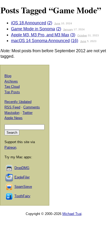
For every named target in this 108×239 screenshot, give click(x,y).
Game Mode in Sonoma (33, 29)
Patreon (10, 147)
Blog (7, 76)
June (57, 23)
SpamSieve (23, 187)
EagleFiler (22, 177)
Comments (31, 107)
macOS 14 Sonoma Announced (40, 40)
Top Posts (12, 92)
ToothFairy (22, 196)
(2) (49, 23)
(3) (72, 35)
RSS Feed (12, 107)
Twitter (28, 113)
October (82, 35)
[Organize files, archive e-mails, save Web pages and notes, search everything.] (9, 177)
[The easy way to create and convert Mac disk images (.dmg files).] (9, 168)
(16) (74, 40)
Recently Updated (17, 102)
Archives (11, 81)
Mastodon (11, 113)
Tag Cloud (12, 87)
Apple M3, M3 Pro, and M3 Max (40, 35)
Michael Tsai (72, 214)
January (68, 29)
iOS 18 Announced (28, 23)
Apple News (13, 118)
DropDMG (21, 168)
